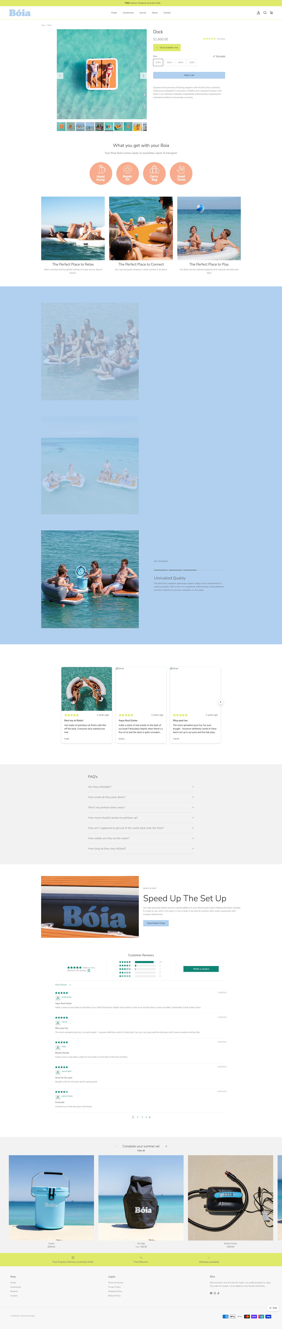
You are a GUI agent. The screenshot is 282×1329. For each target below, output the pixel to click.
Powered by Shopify (27, 1316)
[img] (61, 993)
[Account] (258, 13)
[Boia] (20, 12)
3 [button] (142, 1117)
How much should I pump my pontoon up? (113, 817)
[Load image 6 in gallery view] (102, 74)
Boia (18, 1316)
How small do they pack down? (106, 797)
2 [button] (137, 1117)
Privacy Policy (114, 1287)
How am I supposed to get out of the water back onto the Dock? (126, 828)
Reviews (14, 1291)
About (155, 12)
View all (141, 1150)
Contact (167, 12)
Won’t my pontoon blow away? (106, 807)
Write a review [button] (201, 969)
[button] (125, 962)
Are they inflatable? (99, 787)
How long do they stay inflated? (107, 848)
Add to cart (189, 75)
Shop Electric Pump (156, 923)
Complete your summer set (141, 1146)
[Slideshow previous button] (61, 702)
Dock (49, 25)
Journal (143, 12)
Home (43, 25)
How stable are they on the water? (108, 838)
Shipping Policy (115, 1291)
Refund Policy (114, 1295)
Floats (114, 12)
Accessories (128, 12)
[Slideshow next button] (220, 702)
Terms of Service (115, 1282)
